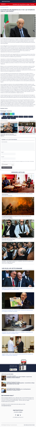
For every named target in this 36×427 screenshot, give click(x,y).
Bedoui (4, 116)
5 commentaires (9, 195)
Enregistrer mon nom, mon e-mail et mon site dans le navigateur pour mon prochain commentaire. (18, 161)
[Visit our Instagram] (18, 415)
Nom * (2, 152)
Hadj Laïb (25, 116)
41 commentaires (10, 218)
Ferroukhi (21, 116)
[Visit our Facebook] (15, 415)
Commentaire (4, 141)
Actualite (6, 7)
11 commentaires (9, 240)
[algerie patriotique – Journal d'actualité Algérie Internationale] (5, 1)
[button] (33, 1)
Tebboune (13, 118)
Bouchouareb (9, 116)
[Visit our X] (20, 415)
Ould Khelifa (4, 118)
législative (30, 116)
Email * (2, 156)
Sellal (9, 118)
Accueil (2, 7)
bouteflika (16, 116)
